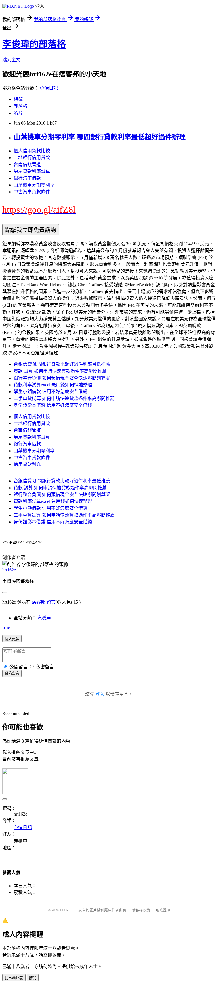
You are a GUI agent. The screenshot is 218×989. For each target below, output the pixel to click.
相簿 (18, 99)
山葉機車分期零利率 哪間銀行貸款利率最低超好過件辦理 (100, 137)
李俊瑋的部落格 (34, 44)
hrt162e (9, 569)
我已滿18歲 (14, 978)
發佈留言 (12, 673)
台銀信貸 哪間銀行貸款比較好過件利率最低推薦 (62, 364)
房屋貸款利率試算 (32, 171)
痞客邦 (38, 602)
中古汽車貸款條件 (32, 191)
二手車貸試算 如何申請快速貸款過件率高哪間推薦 (64, 398)
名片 (18, 113)
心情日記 (49, 88)
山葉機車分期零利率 (34, 185)
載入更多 (12, 639)
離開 (32, 978)
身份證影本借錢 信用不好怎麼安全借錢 (53, 405)
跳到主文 (11, 59)
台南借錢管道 (27, 164)
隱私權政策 (141, 910)
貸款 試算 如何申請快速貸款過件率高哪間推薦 (60, 371)
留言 (51, 602)
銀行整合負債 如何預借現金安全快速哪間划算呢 (62, 378)
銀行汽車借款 (27, 178)
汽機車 (44, 617)
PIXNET (66, 910)
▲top (7, 627)
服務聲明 (163, 910)
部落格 (20, 106)
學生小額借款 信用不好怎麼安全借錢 (50, 391)
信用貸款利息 (27, 464)
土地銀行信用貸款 (32, 157)
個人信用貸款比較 (32, 150)
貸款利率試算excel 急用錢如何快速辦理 (53, 384)
